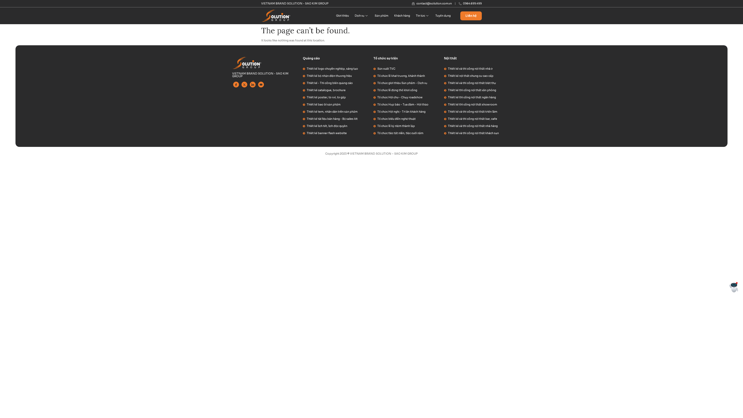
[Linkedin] (253, 84)
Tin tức (420, 15)
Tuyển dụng (443, 15)
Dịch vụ (359, 15)
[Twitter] (244, 84)
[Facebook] (236, 84)
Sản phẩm (381, 15)
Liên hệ (471, 16)
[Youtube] (261, 84)
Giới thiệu (342, 15)
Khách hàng (402, 15)
